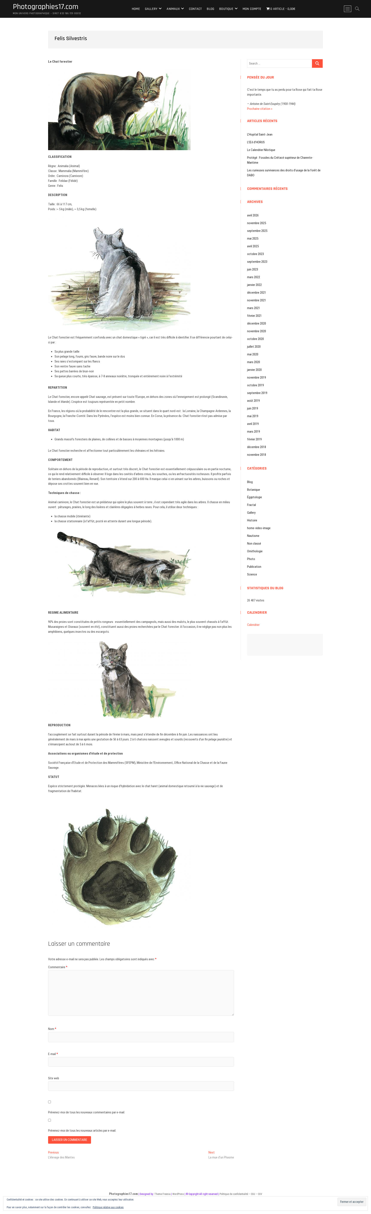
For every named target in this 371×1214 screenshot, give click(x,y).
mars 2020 (253, 362)
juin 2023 (252, 269)
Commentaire (57, 967)
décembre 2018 (256, 447)
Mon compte (252, 9)
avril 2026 (253, 215)
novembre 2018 (256, 455)
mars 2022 (253, 277)
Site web (53, 1078)
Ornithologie (255, 551)
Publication (254, 567)
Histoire (252, 520)
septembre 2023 (257, 262)
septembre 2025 (257, 231)
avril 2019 (253, 424)
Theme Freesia (162, 1194)
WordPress (178, 1194)
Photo (251, 559)
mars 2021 (253, 308)
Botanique (253, 490)
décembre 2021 (256, 292)
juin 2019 (252, 408)
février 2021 (254, 316)
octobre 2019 (255, 385)
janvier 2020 (254, 370)
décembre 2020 (256, 323)
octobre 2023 (255, 254)
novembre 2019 (256, 377)
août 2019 (253, 401)
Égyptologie (254, 497)
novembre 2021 (256, 300)
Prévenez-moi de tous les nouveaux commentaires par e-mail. (86, 1112)
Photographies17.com (45, 7)
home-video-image (259, 528)
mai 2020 (252, 354)
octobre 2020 (255, 339)
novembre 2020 (256, 331)
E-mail (53, 1054)
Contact (195, 9)
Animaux (173, 9)
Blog (210, 9)
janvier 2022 (254, 285)
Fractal (251, 505)
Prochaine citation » (259, 109)
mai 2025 (252, 238)
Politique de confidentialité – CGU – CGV (241, 1194)
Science (252, 574)
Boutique (226, 9)
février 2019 (254, 439)
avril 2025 (253, 246)
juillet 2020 (254, 347)
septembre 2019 (257, 393)
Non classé (254, 543)
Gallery (151, 9)
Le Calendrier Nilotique (261, 150)
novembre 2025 (256, 223)
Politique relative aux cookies (108, 1207)
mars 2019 (253, 431)
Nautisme (253, 536)
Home (136, 9)
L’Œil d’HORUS (256, 142)
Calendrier (253, 625)
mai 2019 (252, 416)
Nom (52, 1029)
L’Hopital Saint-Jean (259, 134)
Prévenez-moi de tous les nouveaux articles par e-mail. (82, 1130)
